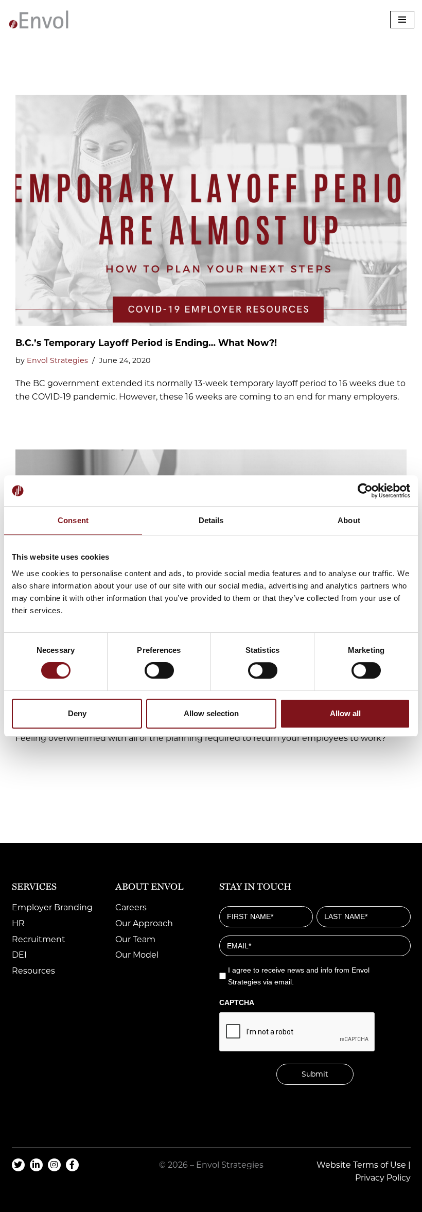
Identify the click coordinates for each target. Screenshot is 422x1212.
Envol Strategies (57, 360)
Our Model (137, 955)
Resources (33, 971)
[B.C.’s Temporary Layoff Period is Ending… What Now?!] (211, 210)
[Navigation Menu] (402, 19)
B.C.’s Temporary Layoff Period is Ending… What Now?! (146, 342)
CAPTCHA (236, 1002)
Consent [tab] (73, 520)
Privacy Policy (383, 1178)
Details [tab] (211, 520)
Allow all (345, 713)
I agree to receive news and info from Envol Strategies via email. (299, 975)
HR (18, 923)
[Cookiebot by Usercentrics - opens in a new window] (365, 490)
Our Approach (144, 923)
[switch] (159, 670)
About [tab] (349, 520)
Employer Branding (52, 907)
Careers (131, 907)
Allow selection (211, 713)
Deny (77, 713)
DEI (19, 955)
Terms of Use (379, 1165)
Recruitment (38, 939)
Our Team (135, 939)
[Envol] (38, 19)
